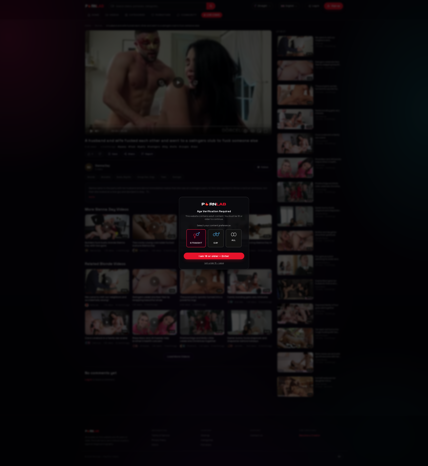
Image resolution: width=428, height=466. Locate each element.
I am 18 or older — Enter (214, 256)
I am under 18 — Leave (214, 262)
